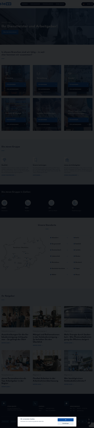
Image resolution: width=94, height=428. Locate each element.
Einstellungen (65, 423)
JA (65, 419)
